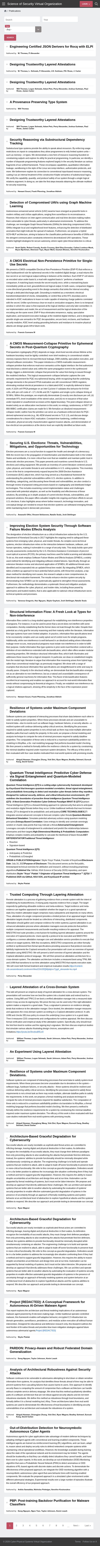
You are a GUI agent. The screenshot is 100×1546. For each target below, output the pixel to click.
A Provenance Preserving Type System (38, 102)
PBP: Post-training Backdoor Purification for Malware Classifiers (49, 1502)
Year (46, 20)
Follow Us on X (90, 1542)
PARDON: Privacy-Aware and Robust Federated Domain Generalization (51, 1349)
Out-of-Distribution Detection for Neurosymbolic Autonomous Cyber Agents (46, 1429)
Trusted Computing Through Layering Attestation (46, 894)
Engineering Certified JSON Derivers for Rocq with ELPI (51, 46)
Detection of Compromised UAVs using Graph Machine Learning (51, 204)
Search (9, 20)
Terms (78, 1542)
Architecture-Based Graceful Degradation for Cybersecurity (43, 1138)
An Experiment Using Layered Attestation (40, 1051)
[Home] (5, 11)
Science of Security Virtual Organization (34, 4)
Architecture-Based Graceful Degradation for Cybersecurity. (43, 1220)
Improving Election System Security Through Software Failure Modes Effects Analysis (50, 527)
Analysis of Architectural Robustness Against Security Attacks (50, 1371)
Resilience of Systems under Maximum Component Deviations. (48, 1073)
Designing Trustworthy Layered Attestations (42, 64)
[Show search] (96, 3)
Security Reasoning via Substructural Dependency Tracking (47, 141)
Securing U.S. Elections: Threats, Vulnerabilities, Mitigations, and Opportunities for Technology (46, 444)
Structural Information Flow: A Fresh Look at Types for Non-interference (50, 613)
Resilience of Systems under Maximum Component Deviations (48, 709)
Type (7, 26)
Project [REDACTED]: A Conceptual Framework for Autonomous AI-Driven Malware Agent (47, 1303)
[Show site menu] (3, 4)
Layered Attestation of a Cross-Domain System (44, 987)
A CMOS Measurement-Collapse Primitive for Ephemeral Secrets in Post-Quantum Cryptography (51, 345)
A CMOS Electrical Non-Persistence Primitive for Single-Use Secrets (51, 262)
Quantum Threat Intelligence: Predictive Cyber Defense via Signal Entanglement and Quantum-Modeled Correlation (51, 776)
